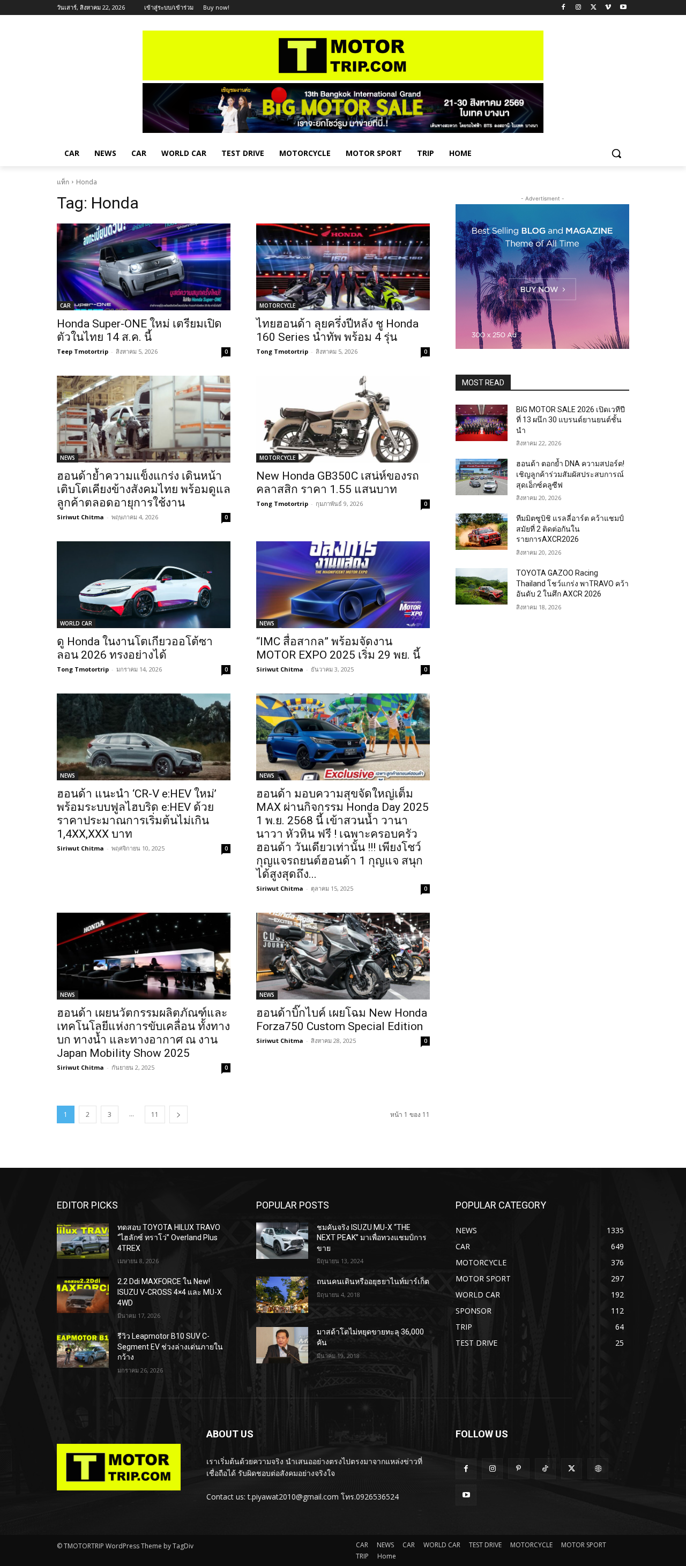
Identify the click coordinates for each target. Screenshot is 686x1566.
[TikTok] (545, 1468)
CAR (65, 305)
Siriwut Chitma (80, 517)
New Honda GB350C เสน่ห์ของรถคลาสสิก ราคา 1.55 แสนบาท (337, 482)
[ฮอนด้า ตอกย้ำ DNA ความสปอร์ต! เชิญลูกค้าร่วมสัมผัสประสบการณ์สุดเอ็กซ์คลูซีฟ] (482, 477)
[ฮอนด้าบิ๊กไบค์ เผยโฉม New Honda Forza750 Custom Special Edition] (343, 956)
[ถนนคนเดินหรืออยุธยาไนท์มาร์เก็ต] (282, 1295)
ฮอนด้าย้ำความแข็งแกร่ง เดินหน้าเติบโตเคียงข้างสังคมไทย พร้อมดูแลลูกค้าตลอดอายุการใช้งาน (143, 489)
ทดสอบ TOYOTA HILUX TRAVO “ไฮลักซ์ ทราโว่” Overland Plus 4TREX (168, 1237)
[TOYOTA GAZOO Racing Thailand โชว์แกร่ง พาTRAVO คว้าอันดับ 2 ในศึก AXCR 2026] (482, 586)
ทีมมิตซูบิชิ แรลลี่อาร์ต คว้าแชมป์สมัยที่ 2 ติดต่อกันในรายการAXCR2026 (570, 528)
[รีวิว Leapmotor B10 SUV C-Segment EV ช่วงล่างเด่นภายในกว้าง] (83, 1349)
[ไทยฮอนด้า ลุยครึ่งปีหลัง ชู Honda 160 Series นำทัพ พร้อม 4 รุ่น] (343, 266)
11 (155, 1114)
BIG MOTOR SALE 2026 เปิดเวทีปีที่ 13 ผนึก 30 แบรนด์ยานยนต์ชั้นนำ (570, 420)
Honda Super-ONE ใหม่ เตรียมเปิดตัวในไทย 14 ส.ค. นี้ (139, 330)
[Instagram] (578, 8)
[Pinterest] (518, 1468)
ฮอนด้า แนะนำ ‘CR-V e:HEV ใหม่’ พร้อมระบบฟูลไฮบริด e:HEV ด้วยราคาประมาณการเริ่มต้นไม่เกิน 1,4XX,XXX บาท (137, 813)
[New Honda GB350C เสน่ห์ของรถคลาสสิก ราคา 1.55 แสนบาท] (343, 419)
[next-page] (178, 1114)
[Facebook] (563, 8)
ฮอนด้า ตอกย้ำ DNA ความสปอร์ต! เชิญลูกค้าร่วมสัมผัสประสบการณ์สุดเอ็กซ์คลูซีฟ (570, 474)
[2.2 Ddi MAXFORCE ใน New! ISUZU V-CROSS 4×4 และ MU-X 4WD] (83, 1295)
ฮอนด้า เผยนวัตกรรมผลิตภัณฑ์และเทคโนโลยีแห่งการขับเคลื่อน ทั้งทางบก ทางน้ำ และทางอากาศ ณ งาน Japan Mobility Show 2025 (143, 1033)
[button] (616, 153)
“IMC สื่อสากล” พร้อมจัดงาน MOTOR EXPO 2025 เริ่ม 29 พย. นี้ (338, 648)
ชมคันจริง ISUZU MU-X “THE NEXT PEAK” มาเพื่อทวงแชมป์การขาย (372, 1237)
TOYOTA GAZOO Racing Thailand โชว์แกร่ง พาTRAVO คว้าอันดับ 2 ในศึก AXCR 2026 (572, 583)
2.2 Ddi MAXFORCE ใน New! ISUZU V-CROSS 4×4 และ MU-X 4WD (169, 1292)
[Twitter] (593, 8)
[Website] (597, 1468)
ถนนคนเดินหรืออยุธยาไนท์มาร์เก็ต (373, 1281)
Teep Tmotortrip (82, 351)
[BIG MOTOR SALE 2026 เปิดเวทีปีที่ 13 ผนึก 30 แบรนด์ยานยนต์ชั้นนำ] (482, 423)
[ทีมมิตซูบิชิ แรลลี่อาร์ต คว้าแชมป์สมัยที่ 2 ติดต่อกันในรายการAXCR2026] (482, 531)
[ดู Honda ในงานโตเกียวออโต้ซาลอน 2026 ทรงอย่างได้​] (143, 584)
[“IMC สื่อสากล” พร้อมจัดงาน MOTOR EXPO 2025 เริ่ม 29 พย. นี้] (343, 584)
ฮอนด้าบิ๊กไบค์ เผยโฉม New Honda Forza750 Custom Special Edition (341, 1019)
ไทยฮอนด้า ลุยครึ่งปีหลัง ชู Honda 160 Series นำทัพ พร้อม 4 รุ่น (337, 330)
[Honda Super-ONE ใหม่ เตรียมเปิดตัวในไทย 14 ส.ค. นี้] (143, 266)
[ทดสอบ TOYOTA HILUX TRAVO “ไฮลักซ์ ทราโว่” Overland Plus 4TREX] (83, 1240)
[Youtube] (623, 8)
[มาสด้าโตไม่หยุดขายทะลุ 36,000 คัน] (282, 1345)
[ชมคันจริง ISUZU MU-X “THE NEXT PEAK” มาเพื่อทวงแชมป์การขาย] (282, 1240)
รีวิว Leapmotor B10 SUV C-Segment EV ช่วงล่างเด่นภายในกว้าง (170, 1346)
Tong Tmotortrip (282, 351)
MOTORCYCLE (277, 305)
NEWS (67, 457)
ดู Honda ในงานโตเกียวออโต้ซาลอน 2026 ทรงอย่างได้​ (135, 648)
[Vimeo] (608, 8)
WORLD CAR (76, 623)
